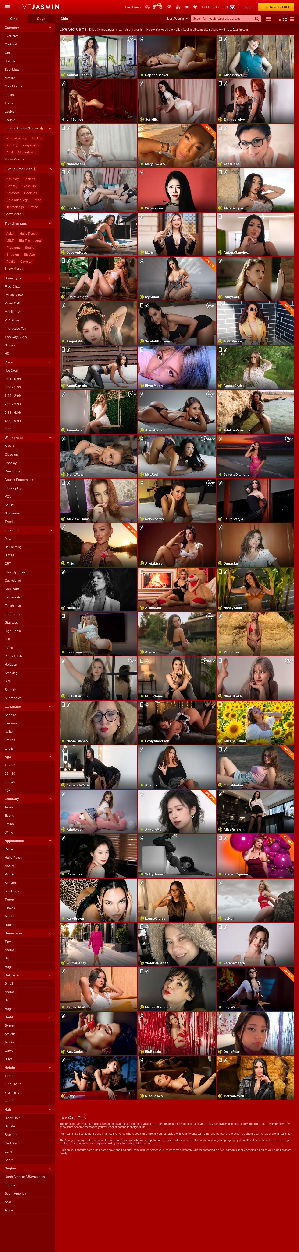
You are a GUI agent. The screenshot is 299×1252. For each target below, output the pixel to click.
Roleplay (11, 664)
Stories (10, 345)
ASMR (9, 446)
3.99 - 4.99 (13, 412)
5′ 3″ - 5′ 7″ (13, 1093)
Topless (37, 138)
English (10, 748)
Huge (9, 967)
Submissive (13, 698)
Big (7, 958)
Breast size (13, 933)
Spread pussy (16, 138)
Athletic (10, 1034)
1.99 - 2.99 (13, 396)
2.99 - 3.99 (13, 404)
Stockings (12, 891)
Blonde (10, 1126)
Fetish (9, 95)
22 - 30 (10, 773)
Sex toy (11, 145)
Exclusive (11, 36)
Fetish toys (13, 605)
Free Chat (12, 286)
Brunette (11, 1135)
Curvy (9, 1051)
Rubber (10, 925)
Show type (13, 278)
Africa (9, 1210)
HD (7, 354)
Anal (9, 152)
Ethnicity (12, 799)
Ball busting (13, 547)
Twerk (9, 521)
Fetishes (11, 530)
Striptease (12, 513)
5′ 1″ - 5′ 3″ (13, 1084)
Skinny (9, 1025)
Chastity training (16, 572)
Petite (9, 849)
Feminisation (14, 597)
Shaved (10, 883)
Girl (7, 53)
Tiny (8, 941)
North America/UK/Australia (25, 1177)
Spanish (11, 715)
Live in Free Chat (18, 169)
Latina (9, 824)
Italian (9, 731)
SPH (8, 681)
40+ (7, 790)
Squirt (29, 247)
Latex (9, 647)
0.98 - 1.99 (13, 387)
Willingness (14, 437)
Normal (10, 950)
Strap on (12, 254)
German (26, 261)
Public (10, 261)
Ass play (12, 179)
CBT (8, 563)
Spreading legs (17, 200)
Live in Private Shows (22, 128)
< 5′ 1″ (9, 1076)
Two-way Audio (16, 337)
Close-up (29, 186)
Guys (41, 19)
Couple (10, 120)
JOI (7, 639)
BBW (8, 1059)
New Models (147, 7)
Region (10, 1168)
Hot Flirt (10, 61)
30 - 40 (10, 782)
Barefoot (12, 193)
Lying (37, 200)
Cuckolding (13, 580)
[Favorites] (195, 7)
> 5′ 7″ (9, 1101)
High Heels (13, 631)
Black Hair (12, 1118)
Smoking (11, 673)
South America (15, 1193)
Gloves (10, 908)
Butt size (12, 975)
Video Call (12, 303)
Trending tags (16, 223)
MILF (10, 240)
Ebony (9, 815)
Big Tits (24, 240)
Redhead (11, 1143)
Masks (9, 916)
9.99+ (9, 429)
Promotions (161, 7)
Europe (10, 1185)
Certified (11, 44)
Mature (10, 78)
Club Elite (169, 7)
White (9, 832)
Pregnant (13, 247)
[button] (277, 19)
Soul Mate (12, 69)
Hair (8, 1109)
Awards (156, 5)
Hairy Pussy (28, 233)
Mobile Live (13, 312)
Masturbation (27, 152)
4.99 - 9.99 (13, 421)
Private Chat (14, 295)
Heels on (30, 193)
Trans (9, 103)
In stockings (15, 207)
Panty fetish (13, 656)
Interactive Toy (15, 328)
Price (9, 362)
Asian (10, 233)
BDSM (9, 555)
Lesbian (10, 111)
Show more (12, 159)
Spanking (11, 689)
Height (10, 1067)
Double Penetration (19, 479)
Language (13, 706)
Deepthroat (13, 471)
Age (8, 757)
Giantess (11, 622)
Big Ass (29, 254)
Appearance (14, 841)
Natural (10, 866)
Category (12, 27)
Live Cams (133, 7)
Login (249, 7)
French (10, 740)
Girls (14, 19)
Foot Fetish (13, 614)
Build (9, 1017)
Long (8, 1151)
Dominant (12, 589)
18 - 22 (10, 765)
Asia (8, 1202)
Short (9, 1160)
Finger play (30, 145)
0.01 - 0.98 (13, 379)
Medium (11, 1042)
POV (8, 496)
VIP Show (12, 320)
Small (9, 983)
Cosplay (11, 463)
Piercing (11, 874)
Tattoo (33, 207)
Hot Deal (11, 370)
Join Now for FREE (276, 7)
